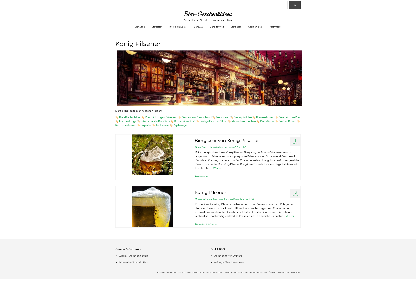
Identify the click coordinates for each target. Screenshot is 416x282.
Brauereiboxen (265, 117)
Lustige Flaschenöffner (213, 121)
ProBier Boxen (287, 121)
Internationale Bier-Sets (155, 121)
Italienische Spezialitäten (133, 262)
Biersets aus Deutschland (197, 117)
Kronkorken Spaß (184, 121)
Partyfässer (267, 121)
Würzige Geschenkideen (229, 262)
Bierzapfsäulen (243, 117)
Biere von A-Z (219, 199)
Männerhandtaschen (244, 121)
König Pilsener (202, 176)
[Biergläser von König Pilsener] (152, 154)
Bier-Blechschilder (130, 117)
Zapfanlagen (180, 125)
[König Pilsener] (152, 206)
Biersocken (222, 117)
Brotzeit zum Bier (289, 117)
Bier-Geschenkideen (208, 14)
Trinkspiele (162, 125)
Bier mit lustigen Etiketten (161, 117)
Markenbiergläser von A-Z (224, 147)
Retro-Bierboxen (125, 125)
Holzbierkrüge (127, 121)
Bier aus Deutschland (235, 199)
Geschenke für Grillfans (228, 255)
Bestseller (200, 224)
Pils (238, 147)
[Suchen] (295, 5)
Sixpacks (146, 125)
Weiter (217, 168)
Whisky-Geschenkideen (133, 255)
